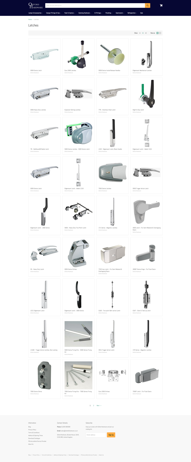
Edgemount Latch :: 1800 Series (40, 228)
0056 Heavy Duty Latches (38, 110)
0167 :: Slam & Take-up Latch (142, 311)
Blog (29, 427)
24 (140, 33)
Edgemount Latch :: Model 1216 (142, 149)
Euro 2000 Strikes (104, 391)
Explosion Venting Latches (72, 110)
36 (143, 33)
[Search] (147, 5)
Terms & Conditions (33, 432)
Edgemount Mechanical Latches (142, 70)
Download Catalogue (34, 438)
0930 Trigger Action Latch (140, 188)
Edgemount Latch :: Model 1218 (74, 188)
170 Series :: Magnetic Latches (142, 350)
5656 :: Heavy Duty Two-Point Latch (75, 228)
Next (98, 405)
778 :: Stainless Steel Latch (107, 110)
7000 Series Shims (36, 391)
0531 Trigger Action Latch (106, 350)
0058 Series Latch (36, 70)
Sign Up (111, 435)
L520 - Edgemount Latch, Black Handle (110, 149)
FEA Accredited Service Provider (37, 441)
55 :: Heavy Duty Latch (37, 269)
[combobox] (95, 5)
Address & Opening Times (35, 435)
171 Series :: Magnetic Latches (108, 228)
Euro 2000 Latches (70, 70)
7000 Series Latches (105, 188)
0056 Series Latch (36, 188)
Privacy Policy (32, 430)
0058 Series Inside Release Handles (109, 70)
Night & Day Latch (138, 110)
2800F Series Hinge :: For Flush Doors (144, 269)
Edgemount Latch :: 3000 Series (74, 311)
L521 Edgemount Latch (37, 311)
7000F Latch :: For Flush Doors (142, 391)
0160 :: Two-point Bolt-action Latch (109, 311)
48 (146, 33)
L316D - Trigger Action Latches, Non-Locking (43, 350)
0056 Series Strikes (71, 269)
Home (30, 19)
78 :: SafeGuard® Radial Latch (39, 149)
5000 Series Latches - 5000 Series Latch (77, 149)
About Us (30, 444)
